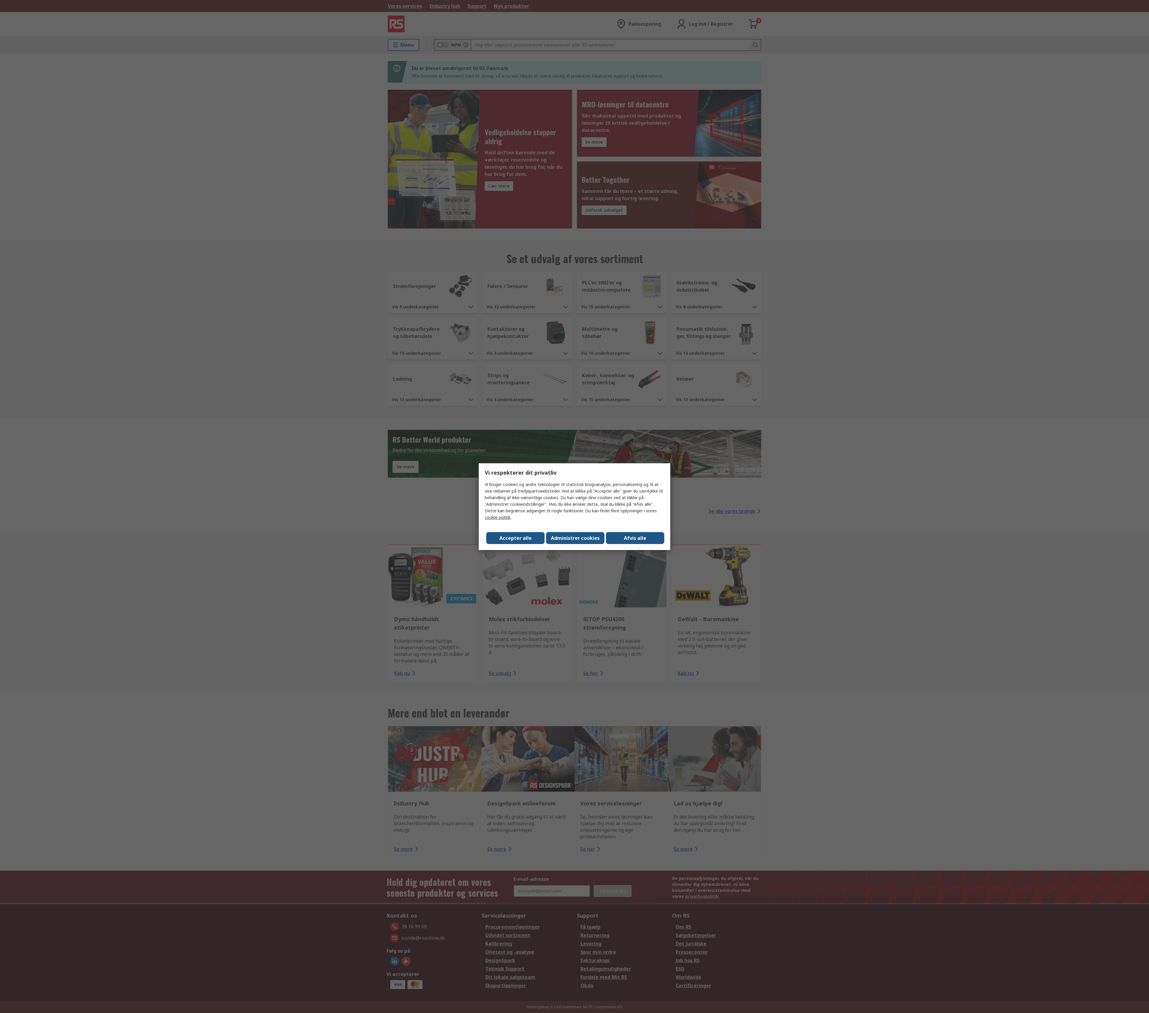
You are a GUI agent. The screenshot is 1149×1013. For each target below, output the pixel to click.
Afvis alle (635, 538)
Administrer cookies (575, 538)
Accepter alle (515, 538)
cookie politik (497, 517)
